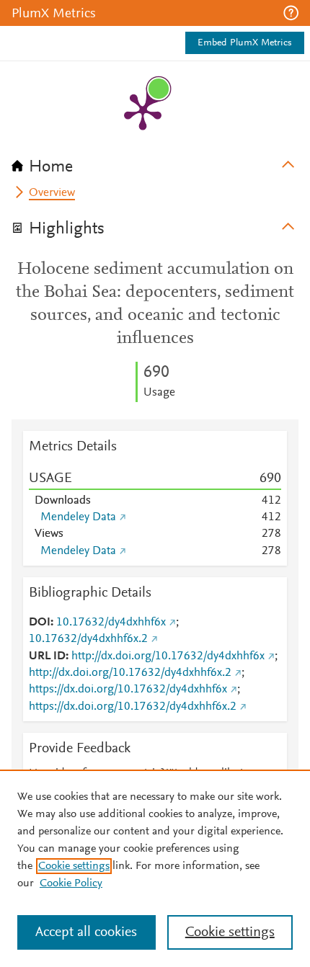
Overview (52, 193)
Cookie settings (74, 866)
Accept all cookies (86, 932)
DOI (39, 622)
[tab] (155, 162)
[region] (155, 868)
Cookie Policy (71, 883)
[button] (290, 13)
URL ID (47, 656)
